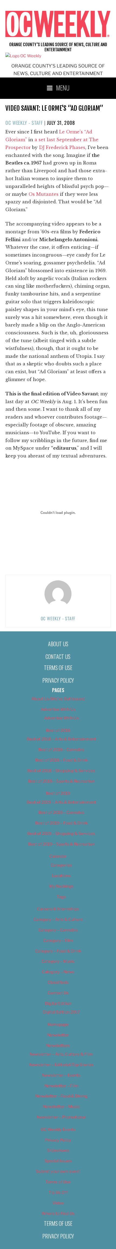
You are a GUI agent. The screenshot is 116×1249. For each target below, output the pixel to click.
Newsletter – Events (61, 1075)
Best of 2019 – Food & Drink (61, 823)
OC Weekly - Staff (24, 122)
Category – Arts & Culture (58, 919)
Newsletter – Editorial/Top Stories (61, 1064)
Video (58, 1203)
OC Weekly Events (58, 1129)
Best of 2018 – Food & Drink (61, 760)
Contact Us (58, 656)
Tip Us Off (58, 1192)
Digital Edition (58, 1003)
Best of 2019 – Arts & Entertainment (61, 802)
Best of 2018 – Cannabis (61, 749)
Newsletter (58, 1035)
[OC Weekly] (23, 55)
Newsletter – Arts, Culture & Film (61, 1054)
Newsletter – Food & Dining (61, 1096)
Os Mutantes (44, 194)
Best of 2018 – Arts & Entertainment (61, 739)
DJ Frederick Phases (62, 147)
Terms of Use (58, 668)
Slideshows (58, 1150)
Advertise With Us (58, 709)
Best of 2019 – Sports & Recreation (61, 844)
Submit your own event (58, 1171)
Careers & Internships (58, 909)
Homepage (58, 1024)
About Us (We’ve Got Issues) (58, 698)
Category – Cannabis (58, 930)
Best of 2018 (58, 730)
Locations (61, 875)
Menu (63, 87)
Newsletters (58, 1045)
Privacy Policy (58, 680)
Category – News (58, 971)
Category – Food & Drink (58, 951)
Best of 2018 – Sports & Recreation (61, 781)
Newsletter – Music (61, 1106)
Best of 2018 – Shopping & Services (61, 770)
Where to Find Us (58, 1213)
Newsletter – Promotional (61, 1117)
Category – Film (58, 940)
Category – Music (58, 961)
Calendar (58, 856)
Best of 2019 (58, 793)
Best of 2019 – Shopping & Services (61, 833)
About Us (58, 644)
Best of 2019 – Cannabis (61, 812)
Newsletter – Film (61, 1085)
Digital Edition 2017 (61, 1012)
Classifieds (58, 982)
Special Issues (58, 1161)
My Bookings (61, 886)
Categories (61, 865)
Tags (61, 896)
